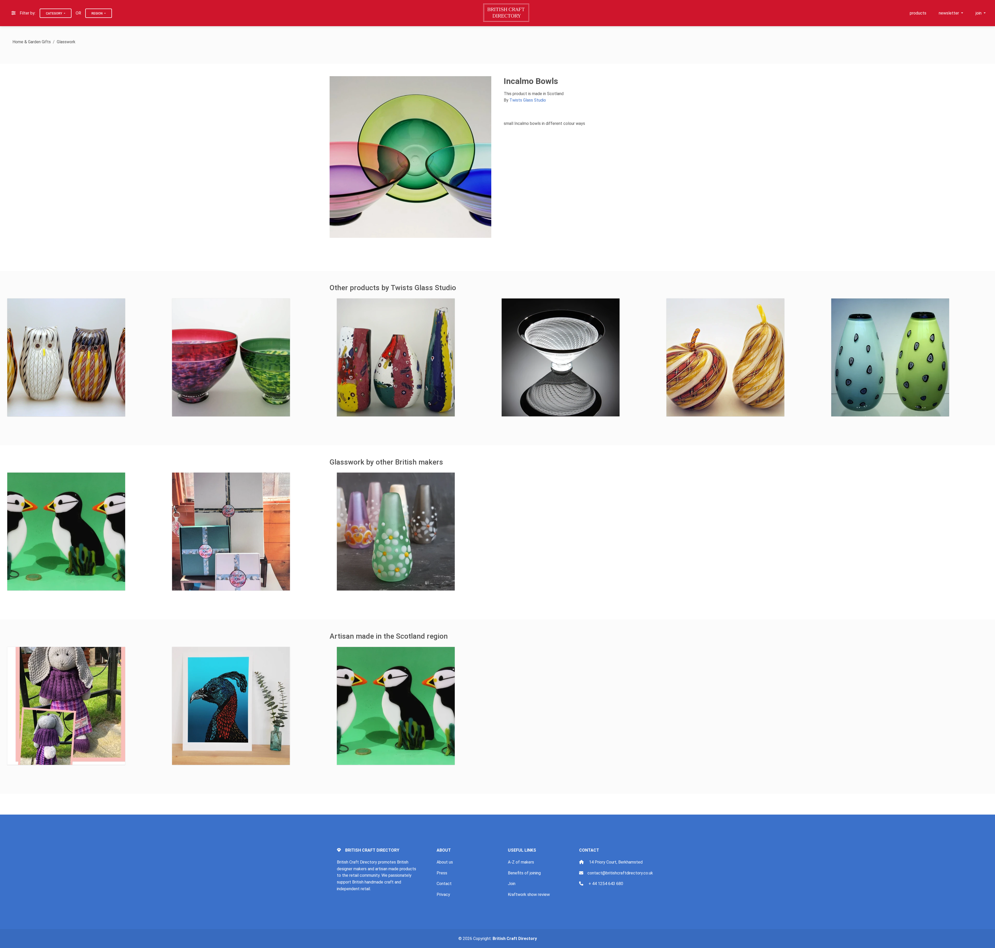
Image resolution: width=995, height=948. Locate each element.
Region (97, 13)
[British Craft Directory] (506, 12)
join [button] (979, 13)
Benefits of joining (524, 873)
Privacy (443, 894)
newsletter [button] (949, 13)
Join (511, 883)
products (918, 13)
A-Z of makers (521, 862)
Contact (444, 883)
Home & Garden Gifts (31, 41)
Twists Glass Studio (527, 100)
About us (445, 862)
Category (54, 13)
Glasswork (66, 41)
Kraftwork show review (529, 894)
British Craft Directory (515, 938)
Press (442, 873)
